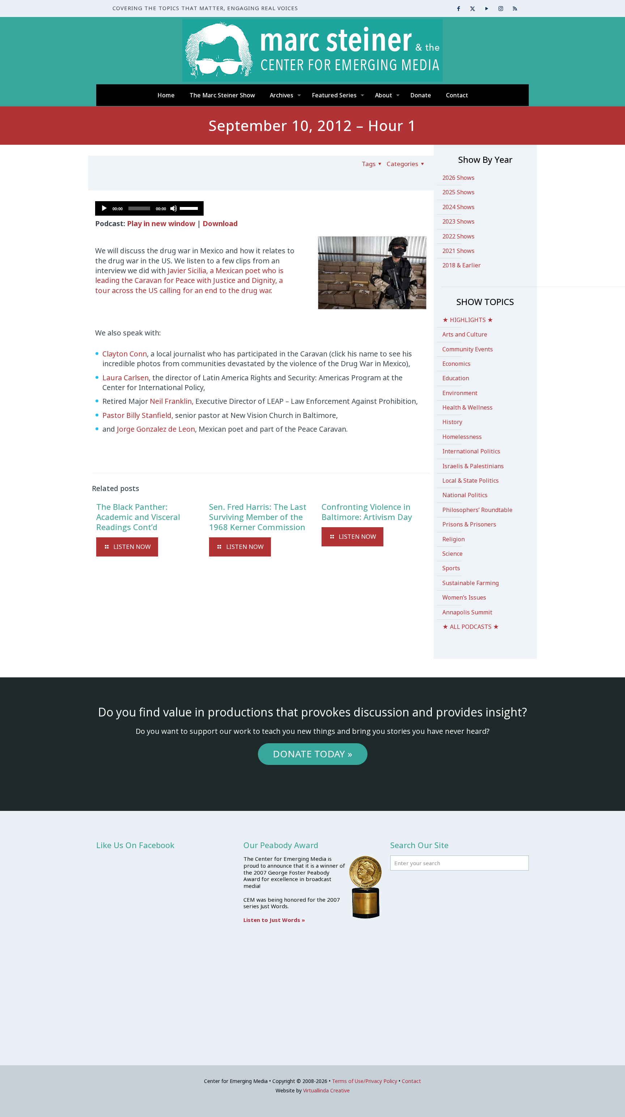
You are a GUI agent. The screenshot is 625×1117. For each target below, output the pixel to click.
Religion (453, 539)
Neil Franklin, (172, 401)
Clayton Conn (124, 354)
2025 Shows (458, 192)
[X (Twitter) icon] (472, 8)
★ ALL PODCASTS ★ (470, 627)
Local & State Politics (470, 481)
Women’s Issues (464, 597)
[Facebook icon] (458, 8)
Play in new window (161, 223)
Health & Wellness (467, 407)
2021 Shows (458, 251)
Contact (411, 1081)
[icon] (515, 8)
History (452, 422)
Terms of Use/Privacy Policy (364, 1081)
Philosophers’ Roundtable (477, 510)
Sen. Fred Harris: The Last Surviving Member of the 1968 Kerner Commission (257, 516)
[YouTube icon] (486, 8)
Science (452, 554)
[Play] (104, 208)
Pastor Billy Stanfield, (138, 415)
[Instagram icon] (501, 8)
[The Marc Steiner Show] (312, 50)
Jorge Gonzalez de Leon (156, 429)
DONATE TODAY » (312, 753)
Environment (459, 393)
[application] (149, 208)
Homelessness (462, 437)
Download (220, 223)
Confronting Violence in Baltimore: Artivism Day (367, 511)
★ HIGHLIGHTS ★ (467, 320)
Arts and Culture (464, 334)
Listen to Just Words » (274, 919)
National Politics (465, 495)
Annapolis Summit (467, 612)
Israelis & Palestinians (473, 466)
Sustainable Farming (470, 583)
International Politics (471, 451)
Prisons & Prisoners (469, 524)
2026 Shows (458, 178)
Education (455, 378)
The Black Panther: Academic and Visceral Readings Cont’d (138, 516)
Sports (451, 568)
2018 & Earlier (461, 265)
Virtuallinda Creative (326, 1090)
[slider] (190, 207)
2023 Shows (458, 221)
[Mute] (173, 208)
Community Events (467, 349)
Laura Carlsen (125, 377)
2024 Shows (458, 207)
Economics (456, 364)
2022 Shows (458, 236)
